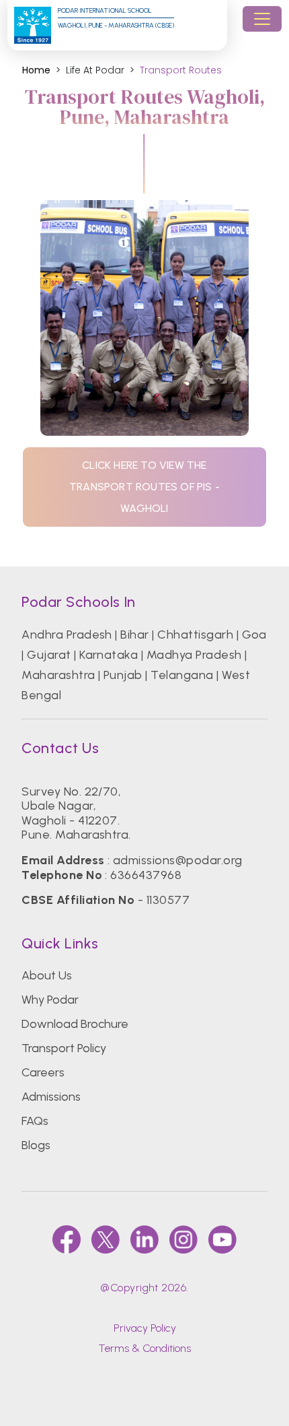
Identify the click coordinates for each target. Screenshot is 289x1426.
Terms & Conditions (144, 1348)
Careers (43, 1072)
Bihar (134, 634)
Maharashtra (58, 675)
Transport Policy (64, 1048)
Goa (254, 634)
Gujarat (49, 654)
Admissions (51, 1096)
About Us (47, 975)
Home (36, 70)
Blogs (36, 1145)
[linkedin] (144, 1239)
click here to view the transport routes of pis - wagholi (144, 487)
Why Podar (50, 999)
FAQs (35, 1120)
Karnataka (108, 654)
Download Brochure (75, 1023)
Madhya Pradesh (194, 654)
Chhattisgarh (195, 634)
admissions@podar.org (178, 860)
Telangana (182, 675)
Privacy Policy (145, 1328)
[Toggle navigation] (262, 19)
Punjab (123, 675)
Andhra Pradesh (67, 634)
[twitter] (105, 1239)
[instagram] (183, 1239)
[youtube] (222, 1239)
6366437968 (145, 875)
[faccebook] (66, 1239)
